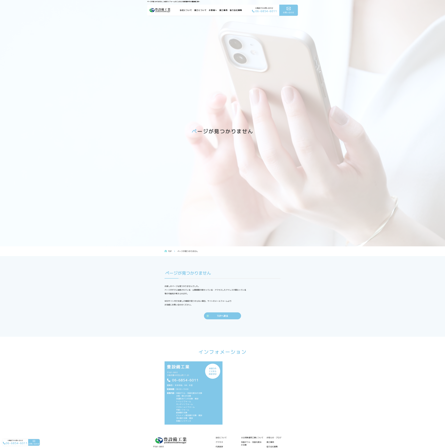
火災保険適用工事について (252, 437)
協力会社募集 (236, 10)
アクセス (219, 442)
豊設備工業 (178, 367)
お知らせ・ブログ (274, 437)
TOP (170, 251)
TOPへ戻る (222, 315)
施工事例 (223, 10)
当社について (221, 437)
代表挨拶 (219, 446)
